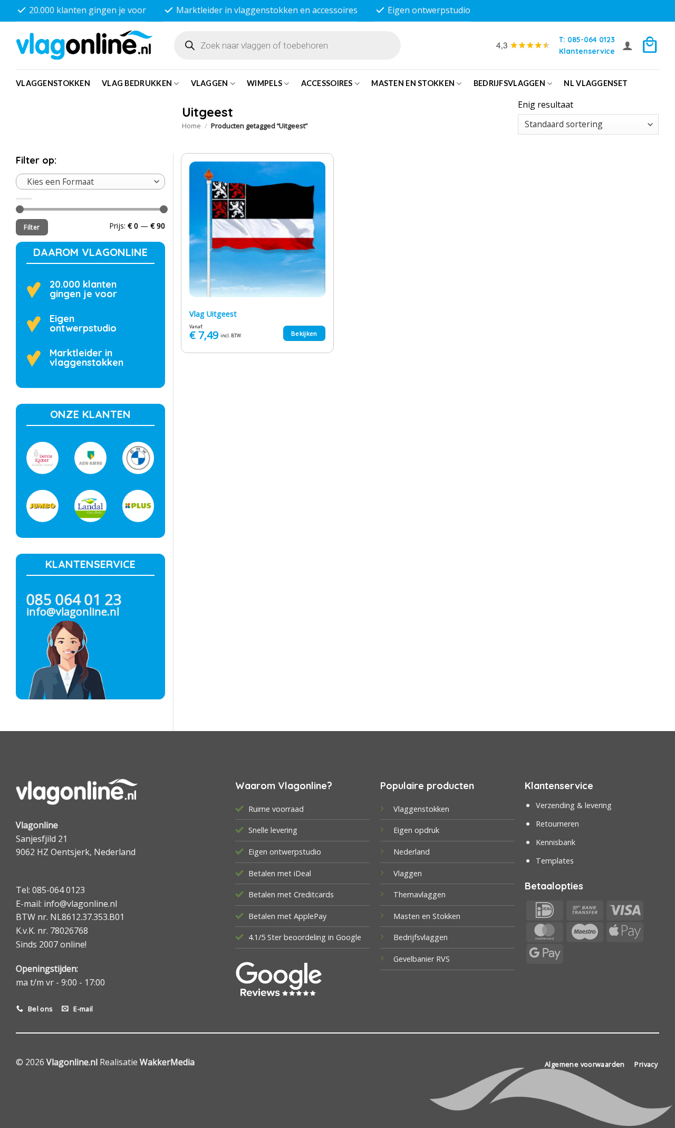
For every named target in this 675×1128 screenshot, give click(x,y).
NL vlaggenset (596, 83)
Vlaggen (209, 83)
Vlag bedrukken (137, 83)
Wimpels (264, 83)
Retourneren (557, 824)
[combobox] (90, 181)
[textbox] (88, 181)
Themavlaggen (419, 894)
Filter (32, 227)
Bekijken (304, 333)
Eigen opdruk (416, 830)
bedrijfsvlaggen (509, 83)
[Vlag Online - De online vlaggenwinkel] (84, 45)
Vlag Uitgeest (213, 314)
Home (191, 125)
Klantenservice (587, 50)
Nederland (411, 852)
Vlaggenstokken (53, 83)
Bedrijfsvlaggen (420, 937)
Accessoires (327, 83)
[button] (627, 45)
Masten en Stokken (413, 83)
